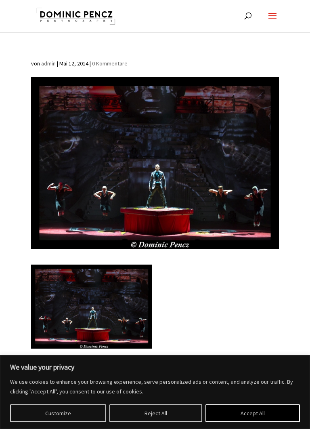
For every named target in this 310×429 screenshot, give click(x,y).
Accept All (253, 413)
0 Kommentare (110, 63)
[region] (155, 392)
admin (48, 63)
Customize (58, 413)
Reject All (156, 413)
